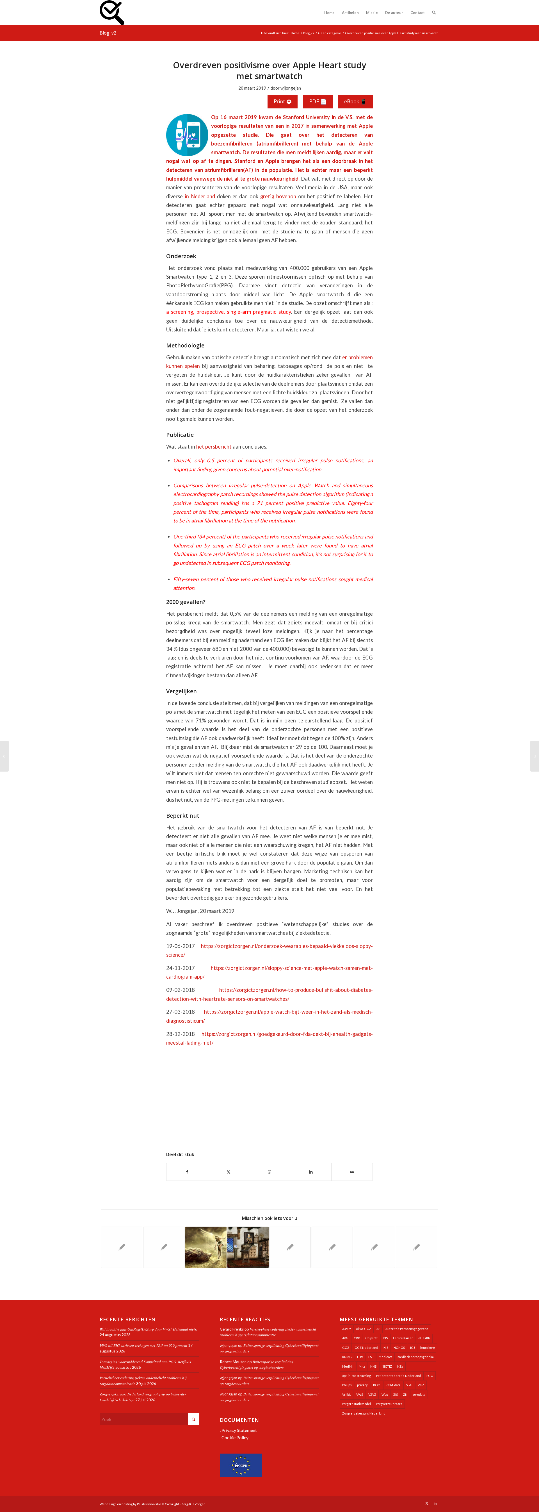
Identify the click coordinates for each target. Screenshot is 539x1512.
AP (378, 1329)
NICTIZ (387, 1366)
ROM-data (393, 1385)
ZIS (395, 1394)
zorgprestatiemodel (356, 1404)
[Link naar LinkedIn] (435, 1503)
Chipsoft (371, 1338)
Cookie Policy (234, 1437)
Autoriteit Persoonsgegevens (406, 1329)
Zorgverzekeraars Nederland (363, 1413)
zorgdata (419, 1394)
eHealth (424, 1338)
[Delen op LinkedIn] (310, 1172)
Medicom (385, 1357)
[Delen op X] (228, 1172)
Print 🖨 (282, 101)
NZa (400, 1366)
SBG (409, 1385)
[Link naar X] (426, 1503)
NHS (373, 1366)
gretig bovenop (278, 196)
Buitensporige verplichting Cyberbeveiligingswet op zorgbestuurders (257, 1364)
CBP (357, 1338)
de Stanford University (302, 117)
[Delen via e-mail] (352, 1172)
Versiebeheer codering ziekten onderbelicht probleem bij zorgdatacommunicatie (268, 1331)
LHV (360, 1357)
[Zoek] (433, 12)
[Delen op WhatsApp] (269, 1172)
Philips (347, 1385)
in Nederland (200, 196)
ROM (376, 1385)
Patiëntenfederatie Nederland (398, 1375)
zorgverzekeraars (389, 1404)
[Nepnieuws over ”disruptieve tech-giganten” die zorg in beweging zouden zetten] (4, 756)
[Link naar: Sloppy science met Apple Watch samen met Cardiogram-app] (332, 1247)
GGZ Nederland (366, 1347)
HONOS (399, 1347)
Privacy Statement (239, 1430)
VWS (359, 1394)
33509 (346, 1329)
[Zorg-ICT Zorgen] (112, 12)
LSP (370, 1357)
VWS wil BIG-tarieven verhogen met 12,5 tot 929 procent (143, 1345)
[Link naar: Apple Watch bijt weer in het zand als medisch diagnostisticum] (121, 1247)
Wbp (385, 1394)
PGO (429, 1375)
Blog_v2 (108, 33)
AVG (345, 1338)
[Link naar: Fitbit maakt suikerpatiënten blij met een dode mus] (206, 1247)
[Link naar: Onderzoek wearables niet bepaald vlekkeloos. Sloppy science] (163, 1247)
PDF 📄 (318, 101)
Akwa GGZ (363, 1329)
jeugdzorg (427, 1347)
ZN (405, 1394)
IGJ (412, 1347)
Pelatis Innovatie (149, 1504)
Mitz (362, 1366)
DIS (385, 1338)
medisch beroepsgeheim (416, 1357)
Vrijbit (346, 1394)
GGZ (345, 1347)
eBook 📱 (355, 101)
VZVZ (372, 1394)
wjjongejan (290, 87)
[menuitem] (329, 12)
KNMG (347, 1357)
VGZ (421, 1385)
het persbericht (214, 447)
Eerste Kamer (403, 1338)
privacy (362, 1385)
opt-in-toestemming (356, 1375)
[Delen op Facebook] (187, 1172)
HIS (385, 1347)
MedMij (347, 1366)
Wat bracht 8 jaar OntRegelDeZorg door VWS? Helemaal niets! (149, 1329)
